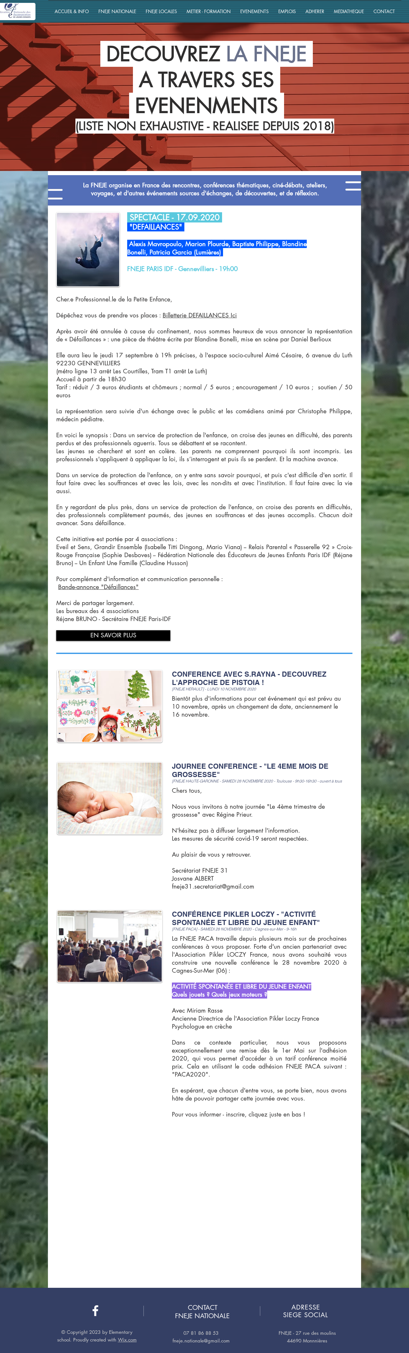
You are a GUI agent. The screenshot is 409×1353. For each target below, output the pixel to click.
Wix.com (127, 1340)
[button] (72, 11)
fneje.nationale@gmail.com (201, 1341)
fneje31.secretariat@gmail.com (213, 886)
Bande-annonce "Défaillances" (98, 587)
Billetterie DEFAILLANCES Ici (200, 315)
